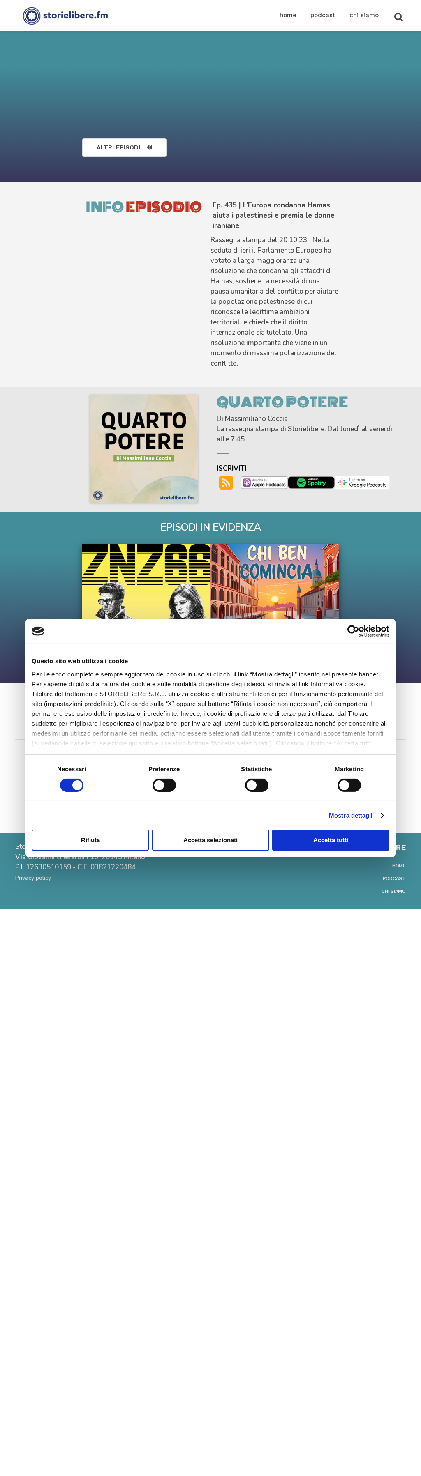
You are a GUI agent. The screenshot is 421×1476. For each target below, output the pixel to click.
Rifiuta (90, 840)
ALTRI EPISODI (118, 147)
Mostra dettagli (351, 815)
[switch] (164, 785)
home (399, 866)
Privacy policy (33, 878)
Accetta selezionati (210, 840)
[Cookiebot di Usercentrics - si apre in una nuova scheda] (353, 631)
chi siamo (394, 891)
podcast (394, 878)
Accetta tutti (330, 840)
